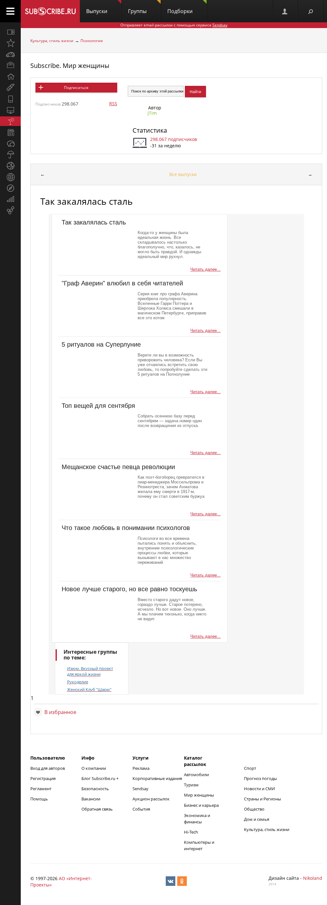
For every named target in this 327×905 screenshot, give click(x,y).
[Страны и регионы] (10, 177)
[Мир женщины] (10, 87)
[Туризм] (10, 188)
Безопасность (95, 788)
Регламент (40, 788)
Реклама (141, 768)
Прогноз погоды (260, 778)
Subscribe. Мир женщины (69, 65)
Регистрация (43, 778)
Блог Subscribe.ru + (100, 778)
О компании (93, 768)
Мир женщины (199, 795)
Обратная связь (97, 809)
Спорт (250, 768)
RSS (113, 103)
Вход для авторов (47, 768)
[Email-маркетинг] (10, 210)
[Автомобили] (10, 54)
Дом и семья (256, 819)
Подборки (180, 11)
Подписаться (76, 87)
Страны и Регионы (262, 799)
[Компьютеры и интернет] (10, 110)
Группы (137, 11)
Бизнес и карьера (201, 805)
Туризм (191, 785)
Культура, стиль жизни (51, 40)
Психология (91, 40)
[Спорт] (10, 166)
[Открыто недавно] (10, 43)
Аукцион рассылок (151, 799)
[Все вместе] (10, 32)
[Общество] (10, 143)
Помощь (39, 799)
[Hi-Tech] (10, 99)
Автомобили (196, 774)
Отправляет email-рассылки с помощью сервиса (173, 25)
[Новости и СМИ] (10, 132)
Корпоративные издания (157, 778)
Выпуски (96, 11)
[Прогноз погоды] (10, 154)
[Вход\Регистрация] (285, 11)
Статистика (150, 130)
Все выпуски (183, 174)
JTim (152, 113)
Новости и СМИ (259, 788)
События (141, 809)
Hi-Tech (191, 832)
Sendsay (140, 788)
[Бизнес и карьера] (10, 65)
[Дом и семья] (10, 76)
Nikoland (312, 878)
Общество (254, 809)
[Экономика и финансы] (10, 199)
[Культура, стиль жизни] (10, 121)
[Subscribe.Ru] (50, 11)
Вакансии (90, 799)
